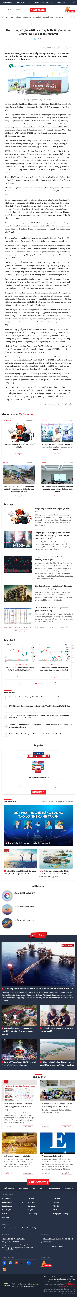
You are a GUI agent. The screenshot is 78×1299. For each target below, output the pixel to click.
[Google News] (46, 47)
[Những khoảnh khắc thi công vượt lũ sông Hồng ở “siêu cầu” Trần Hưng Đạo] (57, 1048)
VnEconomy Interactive (52, 1156)
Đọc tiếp (8, 504)
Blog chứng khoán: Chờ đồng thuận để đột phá (53, 510)
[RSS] (4, 1269)
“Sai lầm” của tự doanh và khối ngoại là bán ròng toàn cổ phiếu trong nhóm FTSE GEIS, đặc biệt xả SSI (39, 716)
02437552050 (47, 1241)
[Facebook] (4, 1262)
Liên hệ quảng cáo (57, 1246)
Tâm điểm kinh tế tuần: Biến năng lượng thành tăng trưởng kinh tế (20, 872)
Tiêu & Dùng (20, 2)
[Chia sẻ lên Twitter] (58, 47)
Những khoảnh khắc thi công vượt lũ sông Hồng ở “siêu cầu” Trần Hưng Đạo (57, 1063)
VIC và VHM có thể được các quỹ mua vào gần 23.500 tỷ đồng (52, 609)
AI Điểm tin (38, 886)
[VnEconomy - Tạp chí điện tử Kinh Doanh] (38, 1181)
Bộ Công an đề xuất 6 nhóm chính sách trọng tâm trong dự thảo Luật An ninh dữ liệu (57, 489)
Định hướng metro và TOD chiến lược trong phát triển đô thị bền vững (18, 1106)
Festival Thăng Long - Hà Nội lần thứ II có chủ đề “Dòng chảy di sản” (19, 1063)
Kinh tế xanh (48, 17)
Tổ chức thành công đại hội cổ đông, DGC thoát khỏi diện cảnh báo (20, 669)
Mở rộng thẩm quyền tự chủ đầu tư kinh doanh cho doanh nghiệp (38, 988)
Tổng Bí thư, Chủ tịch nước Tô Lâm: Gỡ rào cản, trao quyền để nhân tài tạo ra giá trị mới (57, 447)
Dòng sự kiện (38, 1076)
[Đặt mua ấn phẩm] (69, 9)
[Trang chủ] (3, 17)
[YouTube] (16, 1262)
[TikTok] (23, 1262)
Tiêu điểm (10, 17)
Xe (29, 2)
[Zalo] (29, 1262)
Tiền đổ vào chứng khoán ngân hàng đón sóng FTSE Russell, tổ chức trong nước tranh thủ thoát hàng (40, 725)
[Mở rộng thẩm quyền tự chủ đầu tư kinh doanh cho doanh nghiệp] (38, 963)
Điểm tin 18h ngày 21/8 (24, 920)
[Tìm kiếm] (8, 9)
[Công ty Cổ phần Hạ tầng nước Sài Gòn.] (38, 63)
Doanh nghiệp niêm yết (20, 664)
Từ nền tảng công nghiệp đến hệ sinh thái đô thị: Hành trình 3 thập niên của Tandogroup (54, 873)
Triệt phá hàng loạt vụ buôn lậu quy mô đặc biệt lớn (56, 1029)
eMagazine (69, 801)
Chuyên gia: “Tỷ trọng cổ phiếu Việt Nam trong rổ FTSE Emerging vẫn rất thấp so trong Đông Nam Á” (52, 535)
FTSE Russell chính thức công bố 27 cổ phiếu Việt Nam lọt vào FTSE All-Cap (39, 706)
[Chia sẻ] (70, 47)
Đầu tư (18, 17)
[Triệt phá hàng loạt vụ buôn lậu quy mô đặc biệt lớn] (57, 1014)
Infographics (60, 801)
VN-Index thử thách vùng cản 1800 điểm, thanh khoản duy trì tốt (35, 733)
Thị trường (60, 17)
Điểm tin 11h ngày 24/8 (24, 893)
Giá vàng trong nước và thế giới (17, 1156)
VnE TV (36, 2)
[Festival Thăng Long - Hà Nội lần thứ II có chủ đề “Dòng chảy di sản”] (19, 1048)
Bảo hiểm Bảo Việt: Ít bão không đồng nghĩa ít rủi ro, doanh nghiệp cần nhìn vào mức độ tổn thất (19, 489)
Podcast (51, 801)
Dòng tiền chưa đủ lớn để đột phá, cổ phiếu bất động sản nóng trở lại (53, 558)
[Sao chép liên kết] (66, 47)
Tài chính (27, 17)
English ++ (61, 2)
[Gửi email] (62, 47)
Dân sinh (43, 462)
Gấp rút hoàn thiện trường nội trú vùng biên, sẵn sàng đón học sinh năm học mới (18, 1031)
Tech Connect (47, 2)
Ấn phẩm (38, 745)
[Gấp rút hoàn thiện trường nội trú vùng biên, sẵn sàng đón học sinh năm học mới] (19, 1014)
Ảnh (3, 1227)
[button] (55, 682)
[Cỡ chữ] (10, 47)
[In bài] (6, 47)
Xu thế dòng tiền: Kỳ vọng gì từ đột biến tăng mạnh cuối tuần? (34, 696)
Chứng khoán (7, 2)
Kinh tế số (37, 17)
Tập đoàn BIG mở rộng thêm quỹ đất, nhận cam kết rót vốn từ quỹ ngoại (53, 587)
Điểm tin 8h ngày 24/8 (24, 906)
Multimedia (10, 801)
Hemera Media (34, 1284)
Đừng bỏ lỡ (9, 640)
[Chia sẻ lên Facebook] (54, 47)
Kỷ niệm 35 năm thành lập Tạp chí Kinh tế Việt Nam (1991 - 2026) (57, 1105)
